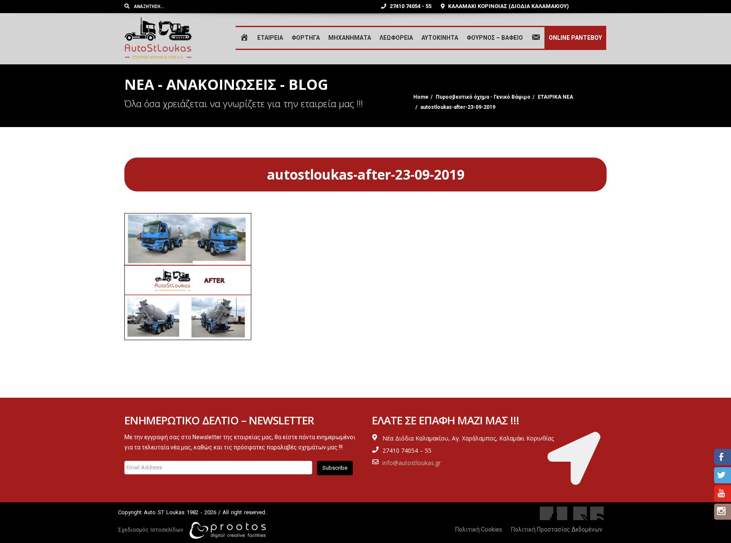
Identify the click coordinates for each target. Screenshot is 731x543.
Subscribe (334, 468)
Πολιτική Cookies (478, 529)
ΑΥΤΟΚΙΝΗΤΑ (439, 37)
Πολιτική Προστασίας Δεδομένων (556, 529)
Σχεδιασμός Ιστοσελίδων (150, 529)
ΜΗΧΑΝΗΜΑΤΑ (349, 37)
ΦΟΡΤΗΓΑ (305, 37)
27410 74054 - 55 (409, 6)
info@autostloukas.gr (411, 463)
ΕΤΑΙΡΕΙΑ (270, 37)
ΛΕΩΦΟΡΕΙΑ (396, 37)
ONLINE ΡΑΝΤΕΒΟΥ (575, 37)
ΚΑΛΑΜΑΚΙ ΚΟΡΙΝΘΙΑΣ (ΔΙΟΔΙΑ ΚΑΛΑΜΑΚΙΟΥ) (508, 6)
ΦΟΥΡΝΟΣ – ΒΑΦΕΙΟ (495, 37)
